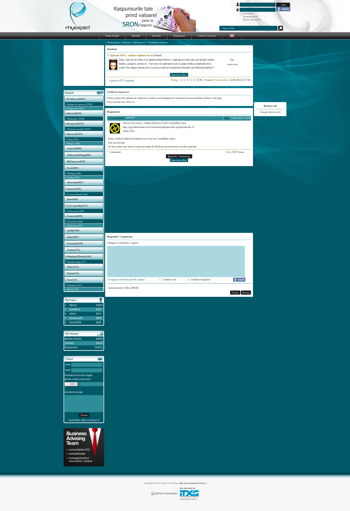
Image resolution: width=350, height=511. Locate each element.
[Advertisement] (84, 65)
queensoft (130, 117)
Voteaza (240, 152)
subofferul (74, 309)
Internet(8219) (74, 113)
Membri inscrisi (73, 338)
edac (236, 64)
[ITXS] (189, 496)
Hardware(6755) (75, 123)
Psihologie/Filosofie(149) (79, 256)
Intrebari (69, 343)
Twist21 (158, 55)
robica (72, 313)
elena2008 (75, 322)
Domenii (127, 42)
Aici (133, 101)
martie (230, 64)
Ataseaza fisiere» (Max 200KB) (123, 287)
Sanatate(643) (74, 189)
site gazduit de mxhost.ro (188, 499)
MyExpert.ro (139, 42)
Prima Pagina (114, 42)
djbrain (73, 305)
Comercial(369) (74, 216)
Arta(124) (72, 280)
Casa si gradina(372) (77, 205)
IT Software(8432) (76, 99)
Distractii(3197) (75, 134)
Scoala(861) (73, 168)
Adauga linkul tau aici (270, 112)
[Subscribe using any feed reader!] (164, 493)
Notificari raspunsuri (118, 92)
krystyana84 (76, 318)
